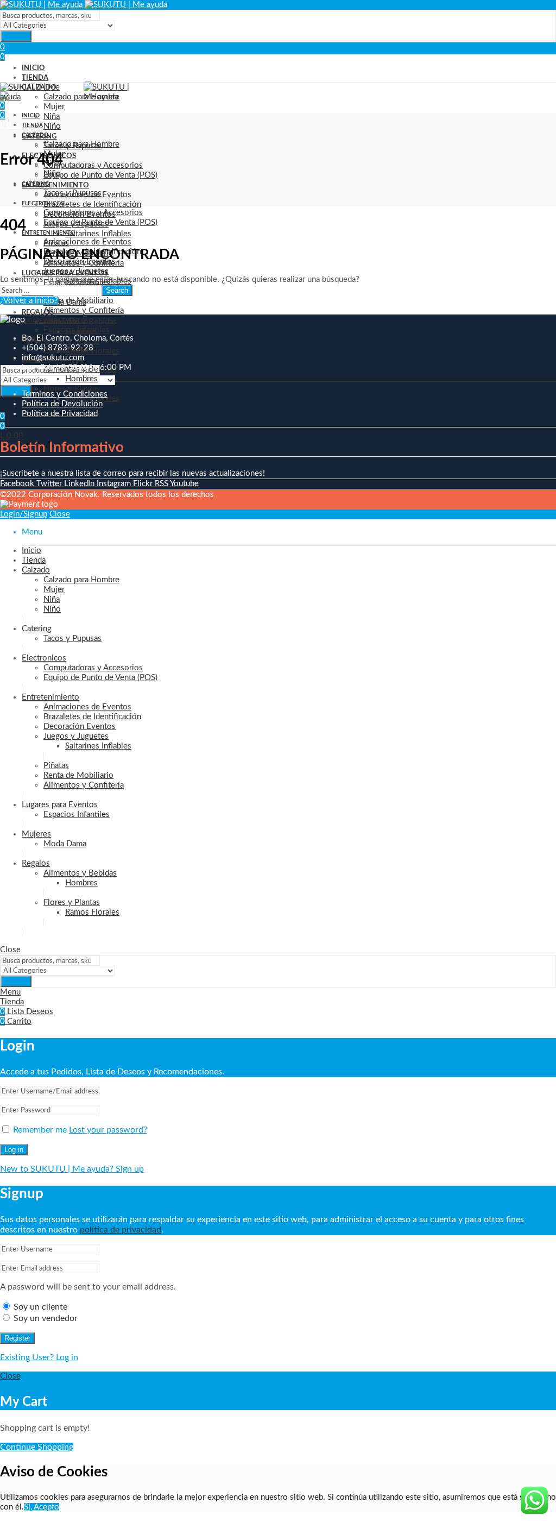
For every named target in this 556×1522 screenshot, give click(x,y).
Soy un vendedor (44, 1318)
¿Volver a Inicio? (29, 301)
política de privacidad (120, 1229)
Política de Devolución (62, 404)
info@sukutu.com (53, 358)
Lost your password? (108, 1129)
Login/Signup (23, 514)
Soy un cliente (39, 1307)
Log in (13, 1150)
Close (59, 514)
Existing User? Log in (39, 1357)
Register (17, 1338)
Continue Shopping (36, 1447)
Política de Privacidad (60, 414)
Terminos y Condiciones (65, 394)
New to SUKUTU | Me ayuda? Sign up (72, 1169)
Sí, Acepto (41, 1507)
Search (16, 36)
